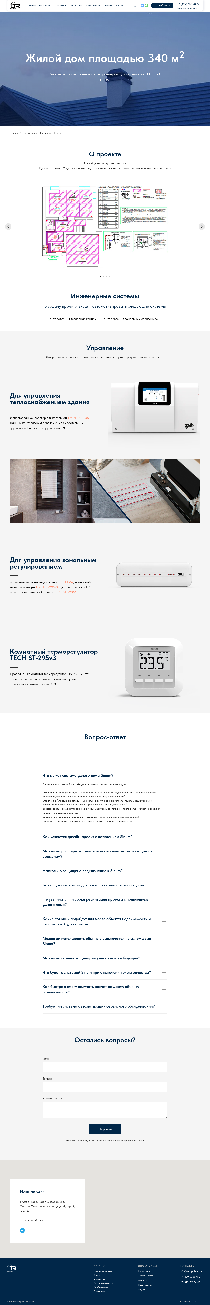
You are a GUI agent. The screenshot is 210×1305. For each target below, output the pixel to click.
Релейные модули (102, 1287)
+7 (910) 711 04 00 (190, 1282)
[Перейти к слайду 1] (100, 276)
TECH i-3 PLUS (78, 418)
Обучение (108, 5)
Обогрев (98, 1275)
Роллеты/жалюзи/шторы (104, 1283)
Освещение (99, 1279)
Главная (32, 5)
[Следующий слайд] (202, 226)
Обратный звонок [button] (162, 5)
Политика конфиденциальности (21, 1301)
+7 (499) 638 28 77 (188, 4)
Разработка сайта (188, 1301)
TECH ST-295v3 (47, 587)
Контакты (120, 5)
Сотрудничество (92, 5)
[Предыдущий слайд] (8, 226)
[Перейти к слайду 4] (109, 276)
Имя (46, 1059)
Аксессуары (99, 1291)
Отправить (105, 1129)
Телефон (48, 1079)
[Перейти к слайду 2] (103, 276)
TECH (150, 74)
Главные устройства (103, 1271)
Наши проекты (45, 5)
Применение (76, 5)
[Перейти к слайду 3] (106, 276)
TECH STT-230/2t (66, 592)
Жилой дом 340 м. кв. (50, 132)
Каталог (60, 5)
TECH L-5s (65, 582)
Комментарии (52, 1098)
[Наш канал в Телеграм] (22, 1230)
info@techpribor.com (187, 8)
